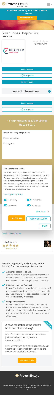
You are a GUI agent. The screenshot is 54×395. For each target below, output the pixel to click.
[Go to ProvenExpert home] (15, 5)
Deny (44, 225)
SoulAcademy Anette (11, 233)
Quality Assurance (23, 385)
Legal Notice (46, 385)
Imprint (7, 194)
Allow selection (38, 218)
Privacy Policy (17, 194)
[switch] (29, 200)
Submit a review (27, 69)
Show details (41, 211)
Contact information (25, 91)
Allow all (17, 218)
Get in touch (28, 82)
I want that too (27, 18)
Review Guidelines (9, 385)
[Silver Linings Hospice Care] (13, 51)
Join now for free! (27, 360)
